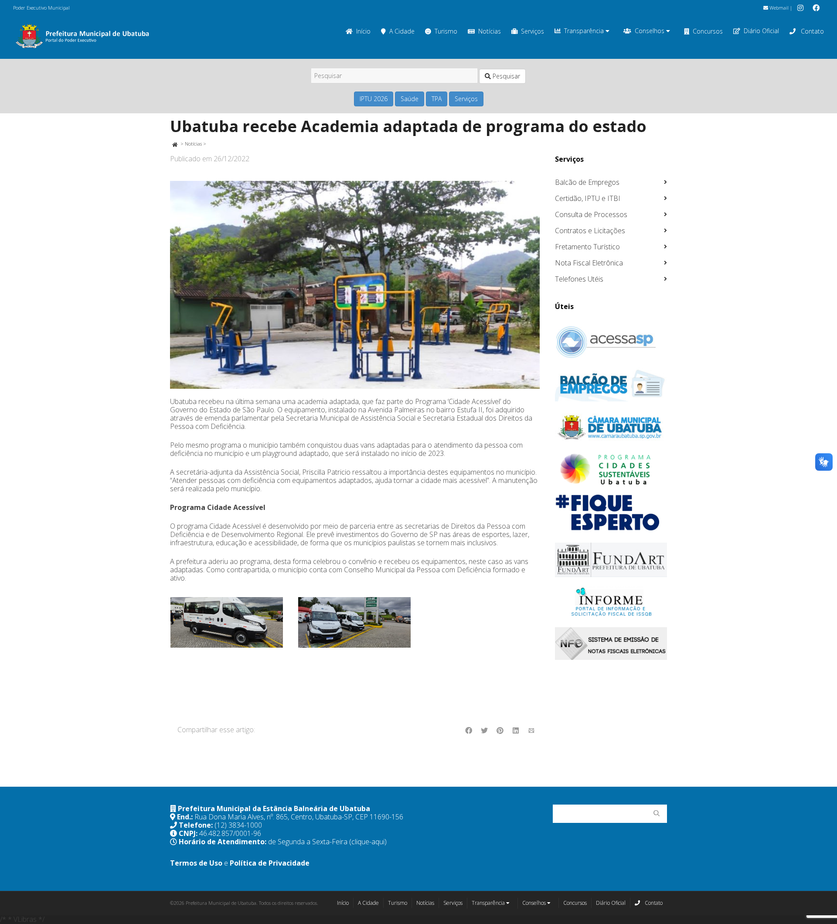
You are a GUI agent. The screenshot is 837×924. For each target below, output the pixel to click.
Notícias (489, 31)
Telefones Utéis (579, 279)
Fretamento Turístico (587, 246)
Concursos (708, 31)
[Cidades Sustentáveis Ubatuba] (611, 469)
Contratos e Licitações (590, 230)
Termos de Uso (196, 863)
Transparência (585, 31)
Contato (811, 31)
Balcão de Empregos (587, 182)
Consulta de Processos (591, 214)
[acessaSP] (611, 342)
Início (363, 31)
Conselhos (650, 31)
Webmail (778, 7)
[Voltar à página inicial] (174, 143)
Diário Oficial (761, 31)
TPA (437, 99)
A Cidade (402, 31)
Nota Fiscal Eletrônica (589, 263)
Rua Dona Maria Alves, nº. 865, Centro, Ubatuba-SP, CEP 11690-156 (298, 817)
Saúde (409, 99)
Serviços (532, 31)
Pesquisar (505, 76)
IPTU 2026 (374, 99)
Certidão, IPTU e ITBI (587, 198)
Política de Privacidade (270, 863)
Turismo (446, 31)
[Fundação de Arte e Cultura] (611, 559)
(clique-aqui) (368, 841)
